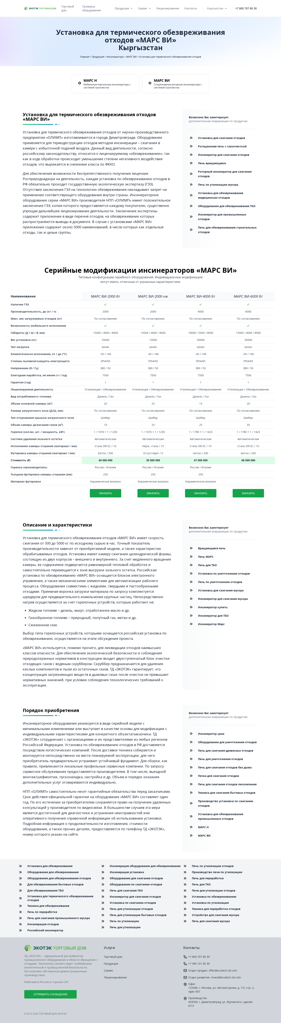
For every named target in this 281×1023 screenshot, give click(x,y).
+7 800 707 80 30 (246, 8)
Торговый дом (67, 8)
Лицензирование (167, 8)
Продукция (122, 8)
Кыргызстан (215, 8)
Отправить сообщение (50, 994)
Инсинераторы (115, 56)
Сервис (142, 8)
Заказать (105, 493)
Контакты (190, 8)
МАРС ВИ (131, 56)
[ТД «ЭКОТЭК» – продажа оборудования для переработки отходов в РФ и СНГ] (61, 948)
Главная (84, 56)
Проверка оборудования (91, 8)
